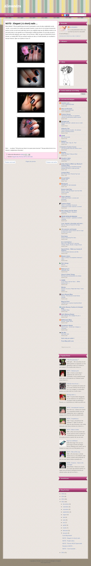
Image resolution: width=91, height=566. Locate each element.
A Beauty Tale (65, 128)
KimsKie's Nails (66, 158)
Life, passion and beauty (68, 229)
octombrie (65, 509)
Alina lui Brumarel (66, 108)
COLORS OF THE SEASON (68, 185)
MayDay (63, 152)
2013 (62, 499)
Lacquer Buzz (65, 172)
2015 (62, 493)
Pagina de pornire (9, 15)
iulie (64, 517)
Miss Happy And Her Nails (69, 210)
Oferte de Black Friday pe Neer (69, 154)
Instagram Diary (65, 310)
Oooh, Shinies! (65, 196)
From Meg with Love (67, 341)
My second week (65, 137)
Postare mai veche (51, 162)
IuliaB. (63, 135)
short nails (30, 156)
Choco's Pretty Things (68, 274)
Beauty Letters (65, 256)
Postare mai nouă (10, 162)
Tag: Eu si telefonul (72, 440)
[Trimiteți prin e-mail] (24, 155)
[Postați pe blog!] (26, 155)
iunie (64, 520)
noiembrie (65, 506)
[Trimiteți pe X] (28, 155)
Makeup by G (65, 269)
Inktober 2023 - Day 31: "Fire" (69, 142)
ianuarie (65, 533)
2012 (62, 501)
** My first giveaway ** (73, 359)
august (65, 514)
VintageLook (65, 121)
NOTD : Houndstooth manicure (75, 407)
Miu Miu (63, 332)
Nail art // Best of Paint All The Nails (70, 225)
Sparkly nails (64, 179)
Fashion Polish (65, 203)
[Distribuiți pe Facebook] (29, 155)
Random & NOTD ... (68, 546)
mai (64, 522)
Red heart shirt (65, 334)
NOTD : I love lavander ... (69, 548)
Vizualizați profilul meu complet (70, 36)
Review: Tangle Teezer (67, 321)
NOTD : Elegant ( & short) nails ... (71, 538)
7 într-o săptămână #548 (67, 104)
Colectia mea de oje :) (73, 383)
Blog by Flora (65, 301)
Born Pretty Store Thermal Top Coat (70, 174)
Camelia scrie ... (66, 103)
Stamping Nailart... (66, 159)
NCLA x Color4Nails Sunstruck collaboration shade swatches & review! (71, 205)
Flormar (21, 156)
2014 (62, 496)
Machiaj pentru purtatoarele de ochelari (71, 276)
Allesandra (12, 6)
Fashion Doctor (66, 114)
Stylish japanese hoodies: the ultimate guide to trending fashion (71, 130)
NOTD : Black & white (73, 429)
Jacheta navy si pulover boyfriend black (71, 303)
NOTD (25, 156)
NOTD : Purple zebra (68, 541)
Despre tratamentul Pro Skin (68, 237)
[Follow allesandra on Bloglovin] (66, 85)
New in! (63, 264)
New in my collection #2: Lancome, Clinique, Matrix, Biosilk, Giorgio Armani (71, 244)
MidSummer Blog (66, 320)
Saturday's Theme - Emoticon (69, 212)
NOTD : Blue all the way (73, 452)
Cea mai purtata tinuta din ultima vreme (71, 148)
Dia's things (65, 263)
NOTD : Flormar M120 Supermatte (72, 543)
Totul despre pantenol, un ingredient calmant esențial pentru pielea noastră (71, 116)
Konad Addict (65, 178)
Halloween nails (65, 270)
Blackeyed (64, 183)
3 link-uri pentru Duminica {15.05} (69, 252)
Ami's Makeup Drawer (67, 314)
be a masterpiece (66, 242)
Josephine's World (67, 325)
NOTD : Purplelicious (72, 418)
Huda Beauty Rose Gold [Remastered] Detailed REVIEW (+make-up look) (71, 167)
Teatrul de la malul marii (67, 110)
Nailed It (63, 141)
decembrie (66, 504)
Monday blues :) (71, 394)
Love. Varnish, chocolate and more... (72, 223)
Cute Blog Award (67, 535)
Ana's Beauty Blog (67, 294)
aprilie (64, 525)
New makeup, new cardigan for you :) (70, 315)
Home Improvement (45, 562)
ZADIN (63, 280)
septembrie (66, 512)
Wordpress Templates (56, 561)
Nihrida (63, 287)
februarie (65, 530)
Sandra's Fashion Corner (68, 147)
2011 (62, 552)
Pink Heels (64, 236)
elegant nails (15, 156)
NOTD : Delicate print (73, 371)
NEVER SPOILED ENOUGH (69, 216)
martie (64, 528)
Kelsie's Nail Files (66, 189)
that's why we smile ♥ (67, 338)
